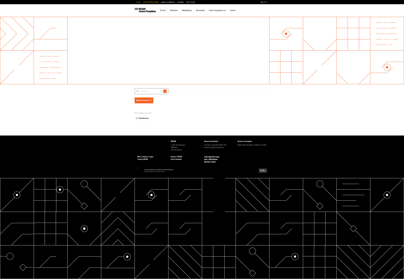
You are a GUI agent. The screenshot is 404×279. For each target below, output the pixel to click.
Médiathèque (187, 10)
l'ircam (138, 2)
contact (233, 10)
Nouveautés (200, 10)
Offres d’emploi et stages (145, 157)
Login (262, 2)
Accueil (162, 10)
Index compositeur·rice (217, 10)
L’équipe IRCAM (142, 159)
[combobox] (151, 91)
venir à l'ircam (190, 2)
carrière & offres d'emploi (151, 2)
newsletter (180, 2)
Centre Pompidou (176, 159)
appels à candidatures (168, 2)
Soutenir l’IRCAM (176, 157)
